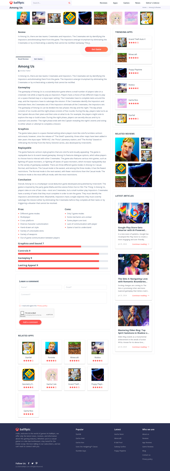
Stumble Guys (81, 451)
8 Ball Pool (118, 442)
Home (144, 7)
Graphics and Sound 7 (31, 243)
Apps (115, 3)
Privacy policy (42, 306)
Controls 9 (24, 250)
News (137, 3)
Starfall (78, 434)
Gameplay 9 (25, 258)
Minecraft (117, 438)
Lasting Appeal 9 (28, 265)
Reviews (103, 3)
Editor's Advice (152, 3)
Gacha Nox (80, 442)
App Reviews (147, 442)
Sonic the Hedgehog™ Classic (87, 447)
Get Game (96, 49)
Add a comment (30, 322)
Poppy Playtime (120, 451)
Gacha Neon (119, 434)
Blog (144, 451)
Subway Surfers (120, 447)
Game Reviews (147, 447)
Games (126, 3)
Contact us (146, 455)
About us (145, 434)
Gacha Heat (80, 438)
